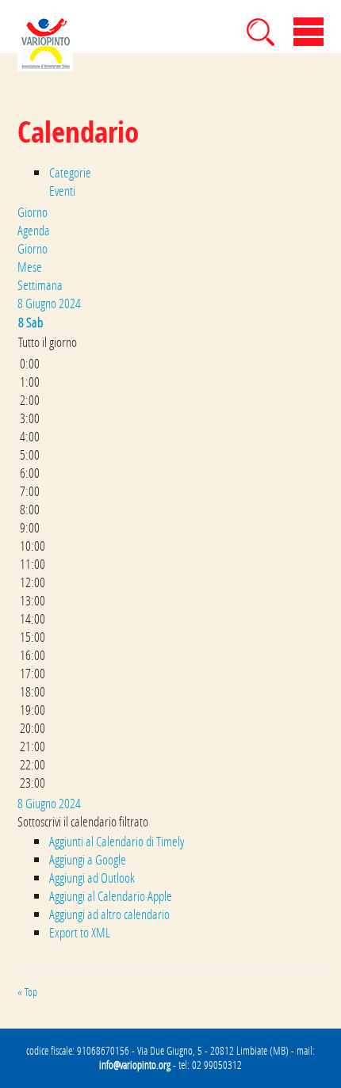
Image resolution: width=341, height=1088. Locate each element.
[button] (82, 821)
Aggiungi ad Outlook (92, 877)
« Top (27, 992)
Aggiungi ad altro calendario (109, 914)
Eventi (62, 190)
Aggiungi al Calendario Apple (110, 896)
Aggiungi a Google (87, 859)
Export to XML (79, 932)
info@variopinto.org (134, 1065)
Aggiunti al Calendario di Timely (116, 841)
